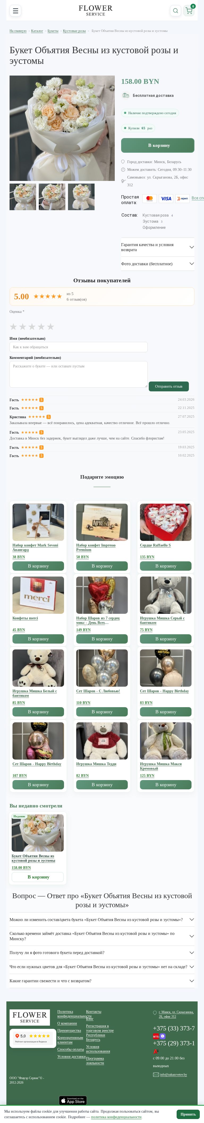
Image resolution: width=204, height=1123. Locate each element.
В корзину (159, 145)
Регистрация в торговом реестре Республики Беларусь (100, 1033)
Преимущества (69, 1031)
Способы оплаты (70, 1049)
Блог (90, 1019)
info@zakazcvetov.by (173, 1074)
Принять (188, 1114)
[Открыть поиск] (175, 10)
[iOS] (72, 1100)
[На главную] (95, 11)
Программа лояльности (95, 1060)
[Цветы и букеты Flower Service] (30, 1017)
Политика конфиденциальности (71, 1014)
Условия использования (98, 1049)
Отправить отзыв (168, 386)
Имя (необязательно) (27, 339)
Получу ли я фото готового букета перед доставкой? (57, 952)
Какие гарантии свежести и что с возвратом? (50, 981)
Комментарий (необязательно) (35, 358)
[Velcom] (159, 1035)
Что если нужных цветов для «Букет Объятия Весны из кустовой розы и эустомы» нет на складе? (98, 966)
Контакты (93, 1012)
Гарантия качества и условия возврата (147, 247)
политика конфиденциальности (116, 1117)
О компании (67, 1023)
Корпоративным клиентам (70, 1040)
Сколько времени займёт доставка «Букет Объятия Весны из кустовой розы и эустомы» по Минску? (92, 936)
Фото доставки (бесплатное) (146, 264)
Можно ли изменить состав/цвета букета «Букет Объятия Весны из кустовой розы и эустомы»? (96, 919)
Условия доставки (71, 1057)
